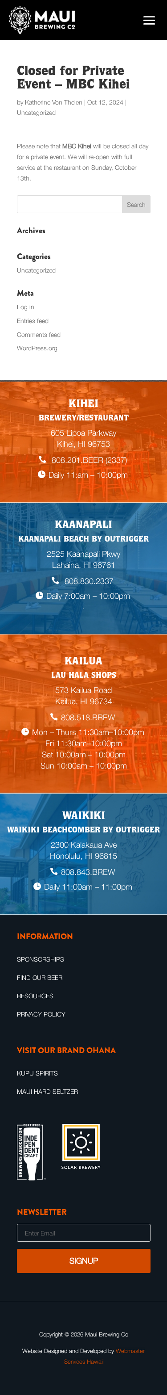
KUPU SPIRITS (37, 1073)
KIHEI (83, 404)
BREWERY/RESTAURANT (84, 419)
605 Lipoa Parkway (83, 432)
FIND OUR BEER (39, 977)
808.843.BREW (88, 872)
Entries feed (33, 320)
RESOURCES (35, 996)
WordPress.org (37, 348)
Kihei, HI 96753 (83, 444)
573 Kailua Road (83, 690)
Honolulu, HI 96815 (83, 856)
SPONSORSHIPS (40, 959)
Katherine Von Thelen (53, 102)
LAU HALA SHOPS (83, 676)
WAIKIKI (83, 816)
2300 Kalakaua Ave (84, 844)
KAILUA (83, 662)
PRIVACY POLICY (41, 1014)
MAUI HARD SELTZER (47, 1091)
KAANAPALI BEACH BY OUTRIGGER (83, 540)
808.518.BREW (88, 717)
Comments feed (39, 334)
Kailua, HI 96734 (83, 701)
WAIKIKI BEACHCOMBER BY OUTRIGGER (83, 831)
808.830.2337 (88, 581)
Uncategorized (36, 112)
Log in (25, 307)
